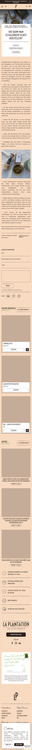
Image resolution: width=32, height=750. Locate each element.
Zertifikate (5, 716)
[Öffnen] (2, 6)
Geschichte (4, 711)
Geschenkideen (16, 52)
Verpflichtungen (6, 713)
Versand (19, 713)
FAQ (18, 718)
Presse (3, 718)
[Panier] (29, 6)
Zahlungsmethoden (22, 716)
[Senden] (24, 671)
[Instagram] (16, 643)
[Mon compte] (26, 6)
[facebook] (12, 643)
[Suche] (5, 7)
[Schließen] (30, 2)
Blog (10, 26)
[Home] (16, 6)
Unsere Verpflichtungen (19, 26)
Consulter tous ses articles (24, 236)
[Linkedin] (19, 643)
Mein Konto (20, 711)
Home (6, 26)
